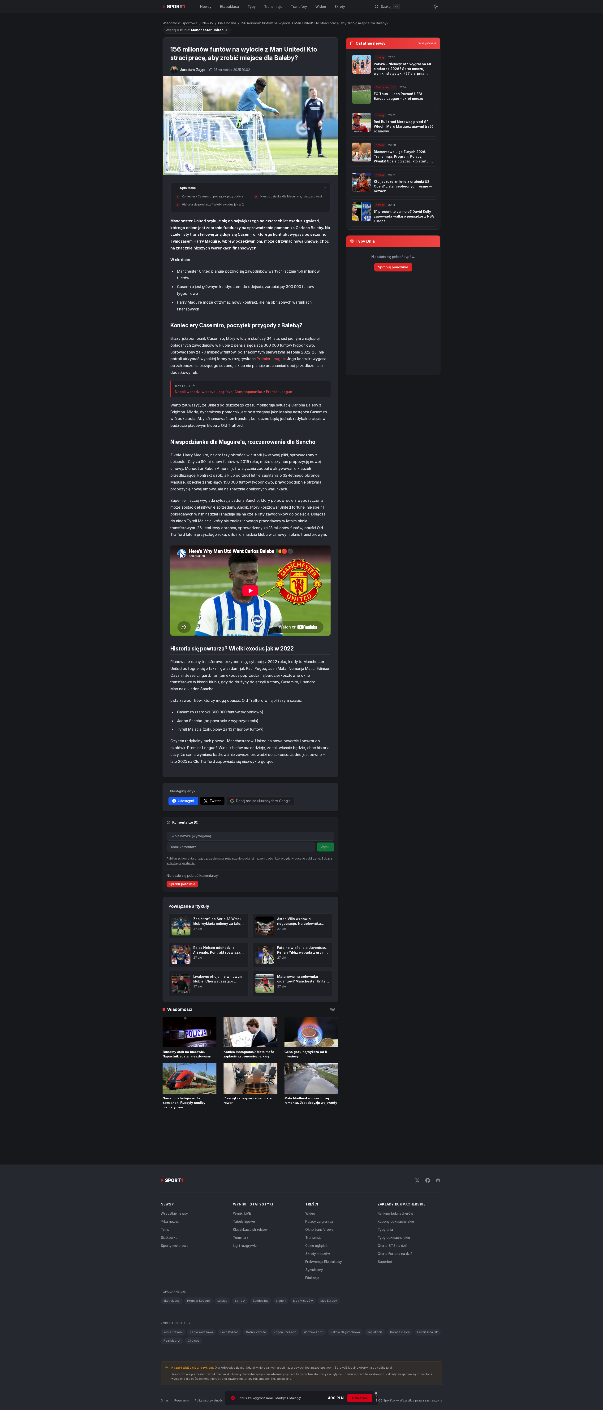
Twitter (215, 801)
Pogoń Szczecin (285, 1300)
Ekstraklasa (229, 6)
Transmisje (273, 6)
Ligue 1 (281, 1269)
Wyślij (326, 847)
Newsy (205, 6)
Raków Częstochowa (345, 1300)
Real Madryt (172, 1309)
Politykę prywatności (181, 863)
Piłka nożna (227, 23)
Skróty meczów (317, 1222)
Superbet (385, 1230)
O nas (165, 1369)
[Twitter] (417, 1149)
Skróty (340, 6)
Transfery (299, 6)
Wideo (320, 6)
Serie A (240, 1269)
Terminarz (240, 1206)
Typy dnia (385, 1198)
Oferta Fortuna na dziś (395, 1222)
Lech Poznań (229, 1300)
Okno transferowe (319, 1198)
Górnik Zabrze (256, 1300)
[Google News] (438, 1149)
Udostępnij (186, 801)
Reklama (252, 1369)
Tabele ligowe (244, 1190)
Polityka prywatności (209, 1369)
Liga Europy (328, 1269)
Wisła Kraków (173, 1300)
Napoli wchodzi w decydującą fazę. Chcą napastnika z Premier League (233, 392)
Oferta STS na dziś (392, 1214)
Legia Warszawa (201, 1300)
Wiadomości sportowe (180, 23)
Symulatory (314, 1238)
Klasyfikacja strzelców (250, 1198)
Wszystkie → (427, 43)
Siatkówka (169, 1206)
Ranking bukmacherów (395, 1182)
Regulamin (181, 1369)
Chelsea (193, 1309)
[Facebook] (427, 1149)
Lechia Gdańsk (427, 1300)
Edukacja (312, 1246)
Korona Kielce (400, 1300)
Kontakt (234, 1369)
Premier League (271, 358)
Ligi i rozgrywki (245, 1214)
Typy (252, 6)
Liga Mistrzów (303, 1269)
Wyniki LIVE (242, 1182)
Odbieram (360, 1398)
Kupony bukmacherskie (396, 1190)
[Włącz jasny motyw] (435, 6)
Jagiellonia (375, 1300)
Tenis (165, 1198)
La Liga (222, 1269)
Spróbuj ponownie (182, 884)
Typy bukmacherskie (394, 1206)
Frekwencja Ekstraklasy (323, 1230)
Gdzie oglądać (316, 1214)
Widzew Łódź (313, 1300)
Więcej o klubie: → (197, 30)
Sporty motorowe (175, 1214)
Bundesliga (260, 1269)
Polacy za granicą (319, 1190)
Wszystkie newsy (174, 1182)
